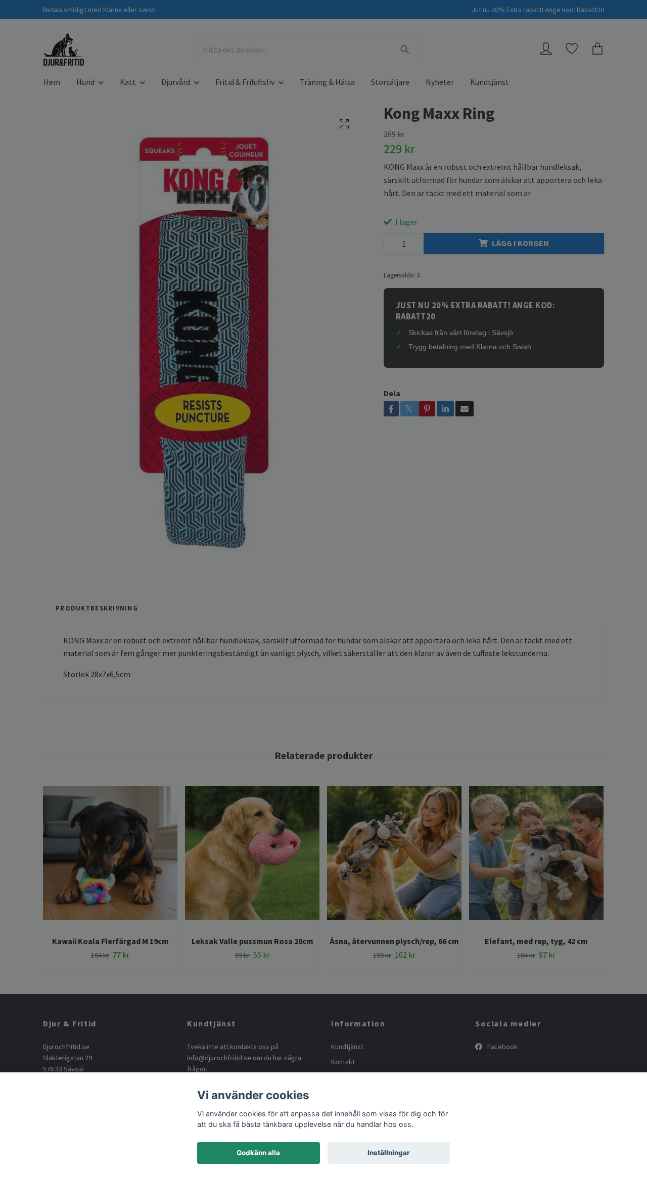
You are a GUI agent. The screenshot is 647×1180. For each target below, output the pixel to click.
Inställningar (388, 1153)
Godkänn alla (258, 1153)
